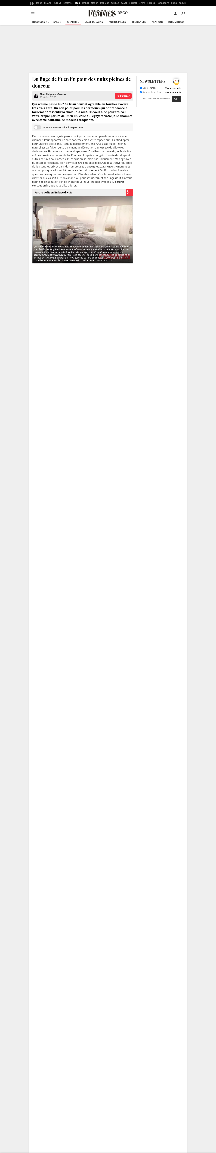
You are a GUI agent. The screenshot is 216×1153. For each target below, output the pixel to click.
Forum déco (176, 21)
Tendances (139, 21)
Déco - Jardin (149, 88)
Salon (57, 21)
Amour (94, 3)
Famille (115, 3)
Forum (182, 3)
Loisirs (151, 3)
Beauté (47, 3)
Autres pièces (117, 21)
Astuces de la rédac (151, 92)
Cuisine (57, 3)
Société (133, 3)
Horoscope (163, 3)
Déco (77, 3)
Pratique (157, 21)
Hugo (174, 3)
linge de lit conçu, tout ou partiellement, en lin (69, 143)
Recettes (68, 3)
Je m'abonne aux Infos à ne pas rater (63, 127)
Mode (39, 3)
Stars (142, 3)
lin (68, 155)
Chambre (73, 21)
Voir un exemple (173, 88)
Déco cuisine (40, 21)
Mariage (104, 3)
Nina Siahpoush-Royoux (53, 94)
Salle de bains (94, 21)
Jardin (85, 3)
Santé (124, 3)
